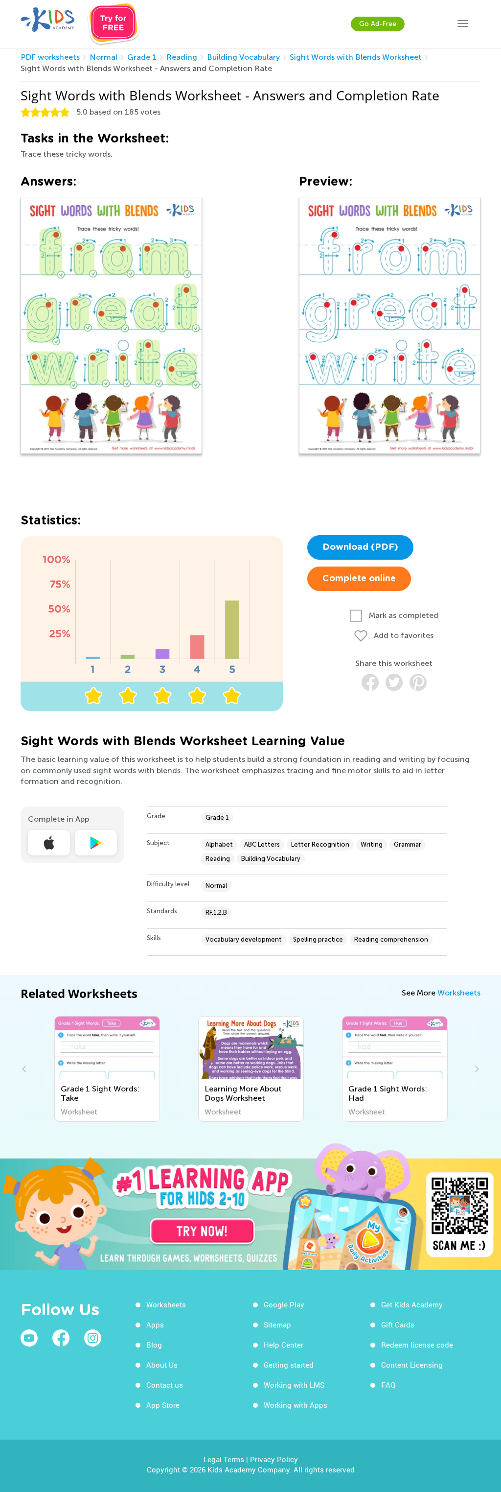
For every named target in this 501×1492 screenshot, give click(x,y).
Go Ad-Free (377, 24)
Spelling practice (318, 939)
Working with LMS (294, 1385)
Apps (155, 1324)
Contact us (164, 1385)
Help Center (283, 1345)
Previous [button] (25, 1069)
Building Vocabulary (243, 57)
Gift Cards (397, 1324)
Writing (372, 844)
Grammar (407, 844)
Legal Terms (224, 1459)
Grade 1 (142, 57)
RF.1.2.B (216, 912)
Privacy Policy (274, 1459)
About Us (162, 1365)
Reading (181, 57)
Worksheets (458, 992)
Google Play (284, 1304)
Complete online (359, 578)
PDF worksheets (50, 57)
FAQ (388, 1385)
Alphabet (219, 844)
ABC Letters (262, 844)
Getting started (289, 1365)
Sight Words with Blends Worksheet (356, 57)
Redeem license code (417, 1345)
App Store (163, 1405)
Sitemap (277, 1324)
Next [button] (475, 1069)
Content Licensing (412, 1365)
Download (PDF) (360, 547)
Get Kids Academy (412, 1304)
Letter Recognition (320, 844)
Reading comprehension (391, 939)
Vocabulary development (243, 939)
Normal (103, 57)
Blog (154, 1345)
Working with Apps (295, 1405)
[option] (107, 1069)
